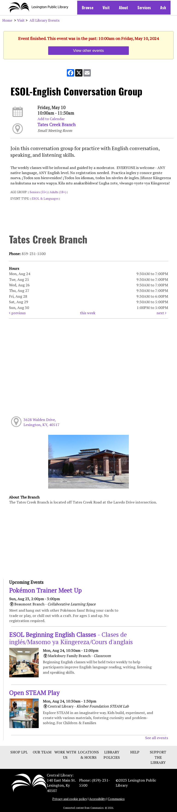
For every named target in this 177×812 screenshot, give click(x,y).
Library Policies (111, 755)
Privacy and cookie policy (69, 799)
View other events (88, 50)
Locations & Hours (88, 755)
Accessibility (97, 799)
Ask (163, 7)
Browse (87, 7)
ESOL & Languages (45, 199)
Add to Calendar (51, 118)
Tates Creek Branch (57, 124)
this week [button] (87, 312)
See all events (156, 737)
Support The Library (158, 757)
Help (134, 752)
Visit (106, 7)
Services (144, 7)
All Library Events (44, 20)
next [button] (160, 312)
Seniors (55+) (39, 192)
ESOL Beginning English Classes (71, 638)
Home (7, 20)
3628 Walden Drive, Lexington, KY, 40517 (41, 422)
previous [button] (18, 312)
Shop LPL (19, 752)
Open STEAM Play (34, 692)
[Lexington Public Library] (29, 782)
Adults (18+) (58, 192)
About (123, 7)
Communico (116, 799)
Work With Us (65, 755)
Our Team (42, 752)
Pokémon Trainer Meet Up (45, 590)
